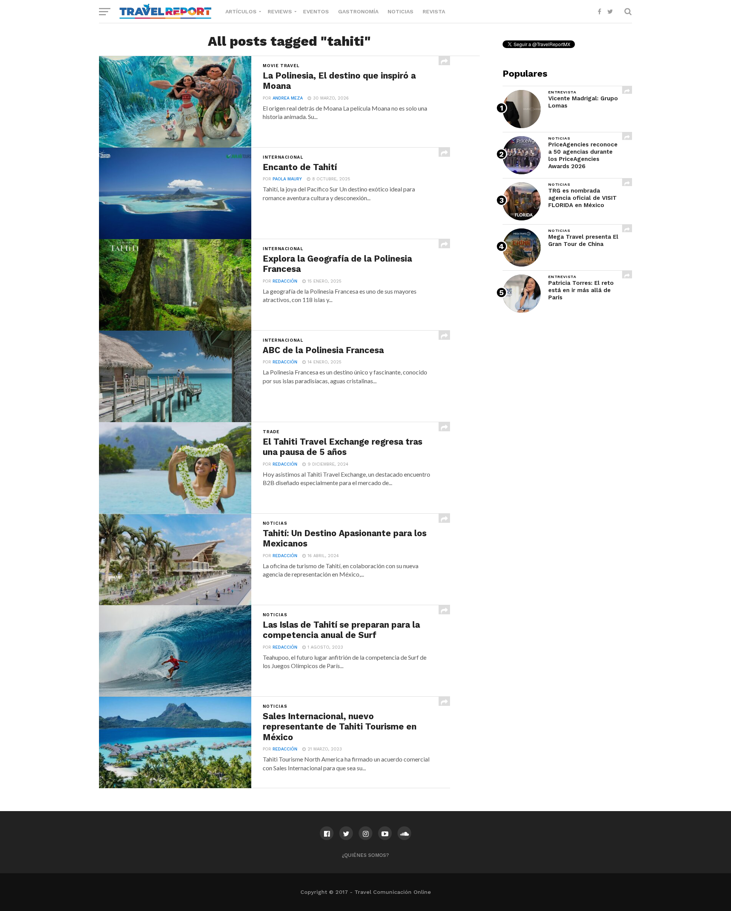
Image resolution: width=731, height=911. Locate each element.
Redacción (285, 281)
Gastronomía (358, 11)
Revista (434, 11)
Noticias (400, 11)
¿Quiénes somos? (365, 855)
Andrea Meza (288, 98)
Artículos (241, 11)
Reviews (280, 11)
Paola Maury (287, 179)
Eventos (316, 11)
